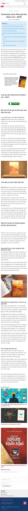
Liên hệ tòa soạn (4, 1)
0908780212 (2, 1)
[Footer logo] (7, 499)
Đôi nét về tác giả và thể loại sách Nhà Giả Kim (14, 28)
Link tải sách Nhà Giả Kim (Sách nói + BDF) (13, 26)
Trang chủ (11, 11)
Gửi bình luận (6, 485)
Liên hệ (8, 507)
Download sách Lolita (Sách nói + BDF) (10, 424)
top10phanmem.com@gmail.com (8, 495)
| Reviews (17, 19)
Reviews (16, 11)
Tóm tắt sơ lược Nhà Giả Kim (10, 30)
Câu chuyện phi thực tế (10, 45)
